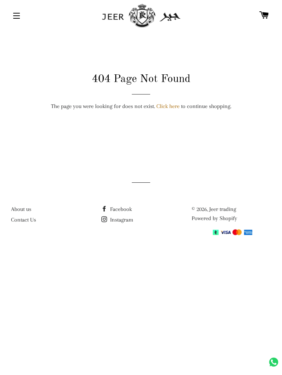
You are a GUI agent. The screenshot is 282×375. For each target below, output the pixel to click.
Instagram (121, 219)
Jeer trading (222, 209)
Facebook (120, 209)
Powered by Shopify (214, 218)
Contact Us (23, 219)
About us (21, 209)
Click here (168, 106)
